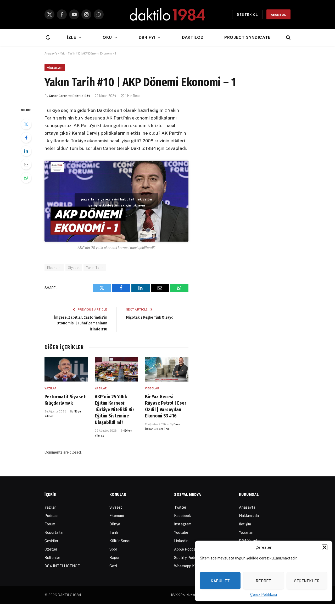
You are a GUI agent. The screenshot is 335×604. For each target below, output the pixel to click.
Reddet (264, 580)
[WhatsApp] (26, 177)
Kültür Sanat (120, 541)
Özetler (50, 549)
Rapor (114, 558)
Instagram (182, 524)
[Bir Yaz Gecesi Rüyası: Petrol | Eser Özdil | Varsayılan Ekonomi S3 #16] (166, 369)
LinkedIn (181, 541)
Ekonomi (54, 267)
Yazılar (50, 388)
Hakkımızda (249, 516)
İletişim (245, 524)
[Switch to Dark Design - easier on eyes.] (47, 37)
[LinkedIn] (26, 151)
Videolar (55, 67)
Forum (49, 524)
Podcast (51, 516)
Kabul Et (220, 580)
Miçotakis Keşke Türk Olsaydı (150, 317)
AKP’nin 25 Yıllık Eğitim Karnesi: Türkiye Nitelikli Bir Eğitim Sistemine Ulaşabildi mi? (114, 409)
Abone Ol (278, 14)
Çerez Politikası (263, 594)
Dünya (114, 524)
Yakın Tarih (94, 267)
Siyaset (74, 267)
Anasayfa (50, 53)
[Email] (26, 164)
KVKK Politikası (183, 595)
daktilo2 (192, 37)
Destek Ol (247, 14)
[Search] (288, 37)
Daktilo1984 (81, 96)
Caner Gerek (58, 96)
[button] (324, 547)
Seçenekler (307, 580)
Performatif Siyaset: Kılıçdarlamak (65, 400)
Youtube (181, 532)
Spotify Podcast (188, 558)
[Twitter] (26, 124)
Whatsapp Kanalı (188, 566)
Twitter (180, 507)
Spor (113, 549)
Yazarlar (246, 532)
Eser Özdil (163, 429)
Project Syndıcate (247, 37)
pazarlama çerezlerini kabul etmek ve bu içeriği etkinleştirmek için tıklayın (116, 202)
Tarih (113, 532)
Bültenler (52, 558)
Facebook (182, 516)
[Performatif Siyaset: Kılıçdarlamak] (66, 369)
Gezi (113, 566)
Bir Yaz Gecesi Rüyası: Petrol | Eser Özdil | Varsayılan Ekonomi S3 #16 (165, 406)
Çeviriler (51, 541)
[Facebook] (26, 137)
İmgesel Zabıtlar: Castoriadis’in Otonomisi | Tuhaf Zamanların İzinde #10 (80, 323)
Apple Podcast (186, 549)
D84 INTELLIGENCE (62, 566)
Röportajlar (54, 532)
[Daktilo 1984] (167, 14)
